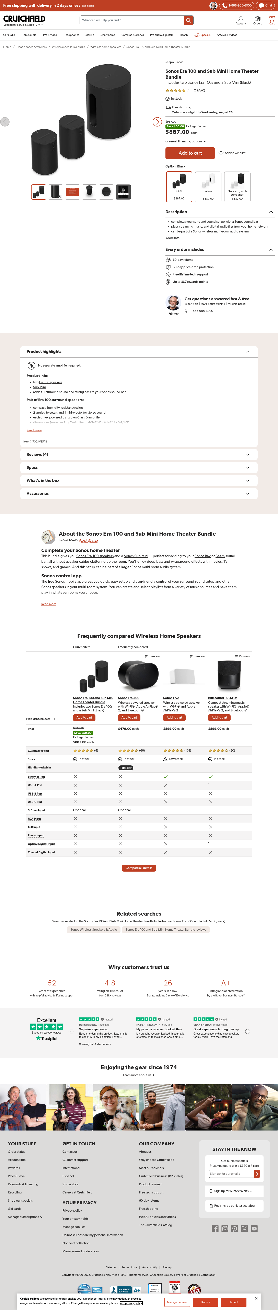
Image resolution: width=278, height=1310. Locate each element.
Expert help (191, 304)
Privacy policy (72, 1210)
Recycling (15, 1192)
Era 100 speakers (50, 382)
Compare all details (139, 868)
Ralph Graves (88, 540)
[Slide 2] (55, 192)
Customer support (75, 1160)
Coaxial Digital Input (41, 852)
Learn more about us (137, 1075)
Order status (16, 1152)
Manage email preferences (80, 1251)
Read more (34, 430)
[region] (139, 1107)
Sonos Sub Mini (136, 556)
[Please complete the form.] (257, 1174)
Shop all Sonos (174, 62)
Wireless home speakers (105, 46)
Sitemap (167, 1267)
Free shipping (48, 6)
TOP (270, 1307)
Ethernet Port (36, 776)
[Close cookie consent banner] (256, 1298)
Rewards (14, 1168)
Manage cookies (73, 1227)
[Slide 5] (106, 192)
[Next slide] (157, 122)
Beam (220, 556)
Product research (151, 1184)
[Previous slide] (5, 122)
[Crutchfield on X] (244, 1228)
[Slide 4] (89, 192)
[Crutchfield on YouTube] (254, 1228)
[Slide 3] (72, 192)
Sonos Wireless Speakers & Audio (93, 929)
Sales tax (111, 1267)
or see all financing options (184, 141)
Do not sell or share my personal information (92, 1235)
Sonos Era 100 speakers (95, 556)
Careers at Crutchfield (77, 1192)
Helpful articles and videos (157, 1217)
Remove (154, 656)
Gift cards (14, 1209)
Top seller (126, 767)
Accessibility (149, 1267)
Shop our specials (20, 1200)
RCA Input (34, 818)
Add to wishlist (235, 153)
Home (7, 46)
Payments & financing (23, 1184)
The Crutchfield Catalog (155, 1225)
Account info (17, 1160)
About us (145, 1152)
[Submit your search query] (189, 20)
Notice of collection (76, 1243)
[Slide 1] (38, 192)
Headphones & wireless (31, 46)
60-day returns (149, 1200)
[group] (179, 187)
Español (68, 1176)
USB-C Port (35, 802)
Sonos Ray (203, 556)
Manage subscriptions (24, 1217)
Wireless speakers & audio (68, 46)
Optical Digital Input (41, 844)
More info (172, 238)
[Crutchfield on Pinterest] (235, 1228)
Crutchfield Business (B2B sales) (161, 1176)
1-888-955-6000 (201, 311)
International (71, 1168)
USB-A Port (35, 785)
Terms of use (129, 1267)
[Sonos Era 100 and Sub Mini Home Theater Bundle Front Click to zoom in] (81, 121)
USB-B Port (35, 793)
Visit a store (70, 1184)
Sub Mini (39, 387)
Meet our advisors (151, 1168)
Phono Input (36, 835)
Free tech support (151, 1192)
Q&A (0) (199, 90)
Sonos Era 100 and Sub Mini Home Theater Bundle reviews (166, 929)
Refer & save (16, 1176)
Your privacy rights (75, 1219)
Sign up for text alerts (231, 1191)
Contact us (70, 1152)
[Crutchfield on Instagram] (225, 1228)
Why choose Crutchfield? (156, 1160)
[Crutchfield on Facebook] (215, 1228)
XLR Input (34, 827)
